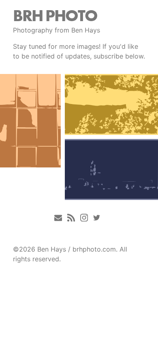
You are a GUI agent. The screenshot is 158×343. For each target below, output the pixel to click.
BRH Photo (55, 15)
